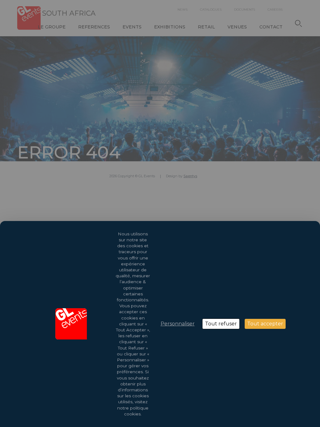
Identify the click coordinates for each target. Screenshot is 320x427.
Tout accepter (265, 324)
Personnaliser (178, 324)
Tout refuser (221, 324)
